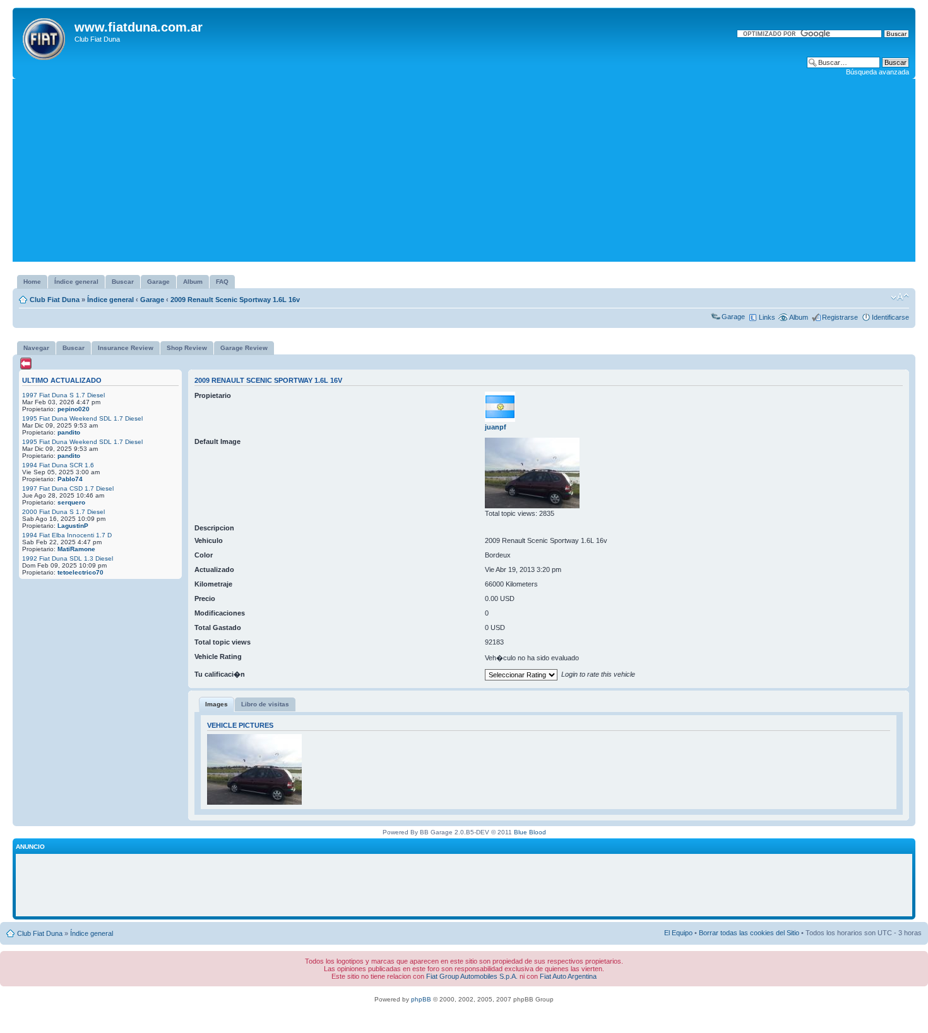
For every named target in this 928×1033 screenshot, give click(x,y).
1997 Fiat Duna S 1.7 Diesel (63, 395)
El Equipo (678, 933)
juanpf (495, 427)
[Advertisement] (464, 173)
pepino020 (73, 409)
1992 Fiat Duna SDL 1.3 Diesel (67, 558)
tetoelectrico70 (80, 572)
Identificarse (890, 317)
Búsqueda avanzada (877, 72)
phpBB (421, 999)
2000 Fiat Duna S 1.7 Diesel (63, 511)
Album (798, 317)
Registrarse (840, 317)
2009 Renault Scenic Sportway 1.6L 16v (235, 299)
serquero (71, 502)
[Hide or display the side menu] (26, 364)
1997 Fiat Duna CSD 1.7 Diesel (68, 488)
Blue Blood (530, 832)
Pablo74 (70, 479)
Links (767, 317)
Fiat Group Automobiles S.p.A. (472, 976)
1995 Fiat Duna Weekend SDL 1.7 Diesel (82, 418)
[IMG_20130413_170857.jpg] (532, 506)
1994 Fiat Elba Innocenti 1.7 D (67, 535)
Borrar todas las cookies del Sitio (749, 933)
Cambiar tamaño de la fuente (900, 297)
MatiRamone (76, 549)
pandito (68, 432)
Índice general (110, 299)
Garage (152, 299)
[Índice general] (45, 36)
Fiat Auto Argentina (568, 976)
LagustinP (72, 525)
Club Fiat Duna (55, 299)
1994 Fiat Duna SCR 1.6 (58, 465)
